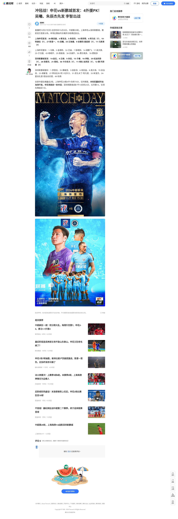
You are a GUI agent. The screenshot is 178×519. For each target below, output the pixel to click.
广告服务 (72, 504)
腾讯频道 (98, 504)
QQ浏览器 (92, 504)
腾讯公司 (67, 512)
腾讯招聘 (78, 504)
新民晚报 (38, 350)
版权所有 (72, 512)
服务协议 (53, 504)
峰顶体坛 (38, 334)
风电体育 (38, 384)
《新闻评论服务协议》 (63, 441)
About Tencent (46, 504)
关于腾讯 (37, 504)
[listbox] (70, 377)
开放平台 (66, 504)
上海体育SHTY (39, 434)
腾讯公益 (85, 504)
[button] (137, 18)
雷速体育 (38, 400)
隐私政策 (60, 504)
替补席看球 (38, 367)
